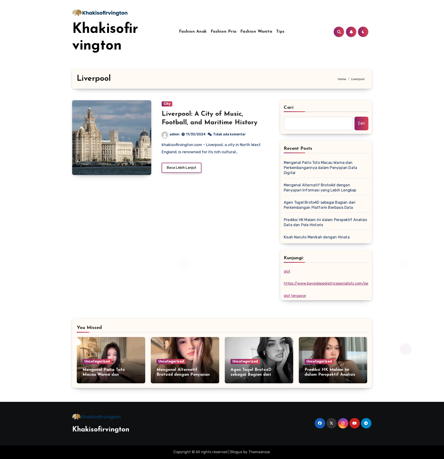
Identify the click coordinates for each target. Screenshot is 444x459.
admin (174, 134)
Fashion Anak (193, 32)
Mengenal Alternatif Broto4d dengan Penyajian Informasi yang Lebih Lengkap (320, 187)
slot (287, 271)
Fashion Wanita (256, 32)
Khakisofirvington (100, 429)
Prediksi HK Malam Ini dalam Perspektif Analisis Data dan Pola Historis (325, 222)
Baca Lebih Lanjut (181, 168)
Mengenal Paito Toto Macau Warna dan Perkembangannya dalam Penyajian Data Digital (320, 167)
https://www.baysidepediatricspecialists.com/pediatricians (335, 283)
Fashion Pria (224, 32)
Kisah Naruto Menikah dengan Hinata (317, 237)
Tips (280, 32)
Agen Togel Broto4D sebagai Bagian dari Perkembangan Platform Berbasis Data (320, 205)
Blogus (236, 452)
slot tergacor (295, 296)
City (166, 104)
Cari (289, 107)
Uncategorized (97, 361)
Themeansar (259, 452)
